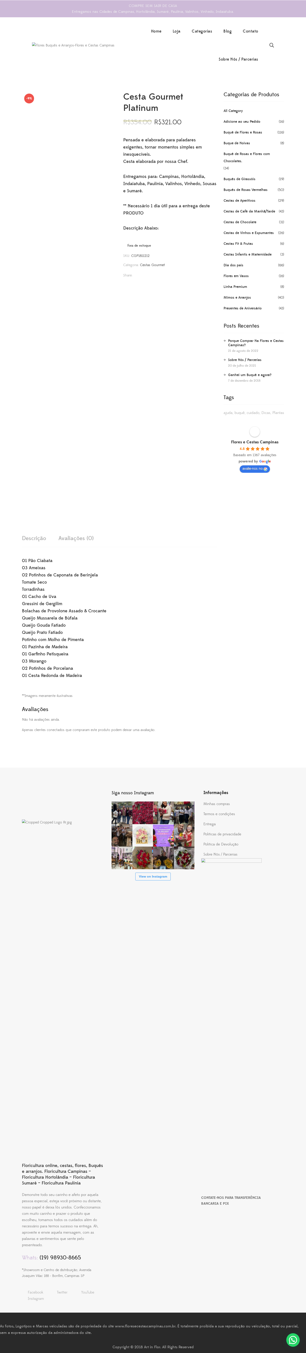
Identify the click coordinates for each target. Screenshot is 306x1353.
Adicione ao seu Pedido (242, 121)
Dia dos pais (233, 265)
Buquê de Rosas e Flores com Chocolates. (247, 157)
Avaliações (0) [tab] (76, 538)
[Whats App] (142, 275)
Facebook (35, 1292)
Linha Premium (235, 287)
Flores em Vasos (236, 276)
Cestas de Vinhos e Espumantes (249, 233)
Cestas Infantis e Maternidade (248, 254)
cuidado (253, 412)
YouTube (87, 1292)
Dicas (265, 412)
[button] (293, 1340)
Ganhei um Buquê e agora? (250, 375)
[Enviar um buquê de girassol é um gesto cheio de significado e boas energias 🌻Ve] (163, 858)
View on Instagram (153, 876)
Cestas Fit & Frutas (238, 243)
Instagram (36, 1298)
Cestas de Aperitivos (239, 200)
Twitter (62, 1292)
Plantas (278, 412)
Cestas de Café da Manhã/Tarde (249, 211)
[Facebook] (134, 275)
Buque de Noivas (237, 143)
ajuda (228, 412)
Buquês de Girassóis (239, 179)
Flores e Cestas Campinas (254, 442)
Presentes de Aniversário (243, 308)
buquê (240, 412)
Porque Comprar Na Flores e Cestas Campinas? (256, 343)
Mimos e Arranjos (237, 297)
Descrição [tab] (34, 538)
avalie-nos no (252, 468)
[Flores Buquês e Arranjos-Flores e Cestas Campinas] (73, 45)
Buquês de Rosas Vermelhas (245, 190)
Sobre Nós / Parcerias (244, 360)
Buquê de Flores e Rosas (243, 132)
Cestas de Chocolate (240, 222)
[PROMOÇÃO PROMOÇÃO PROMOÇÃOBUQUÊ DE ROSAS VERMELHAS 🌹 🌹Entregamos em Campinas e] (142, 812)
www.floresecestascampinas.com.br (145, 1326)
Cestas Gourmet (152, 265)
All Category (233, 111)
